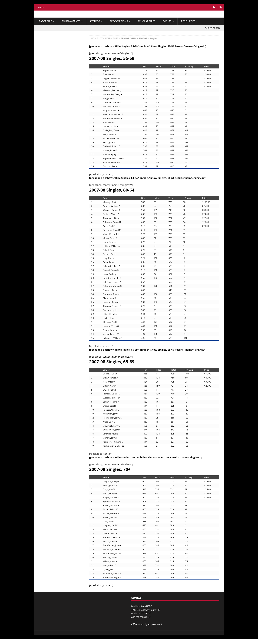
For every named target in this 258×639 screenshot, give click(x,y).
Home (41, 7)
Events (167, 21)
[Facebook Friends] (214, 7)
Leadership (45, 21)
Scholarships (146, 21)
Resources (188, 21)
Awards (95, 21)
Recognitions (119, 21)
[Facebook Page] (221, 7)
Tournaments (71, 21)
